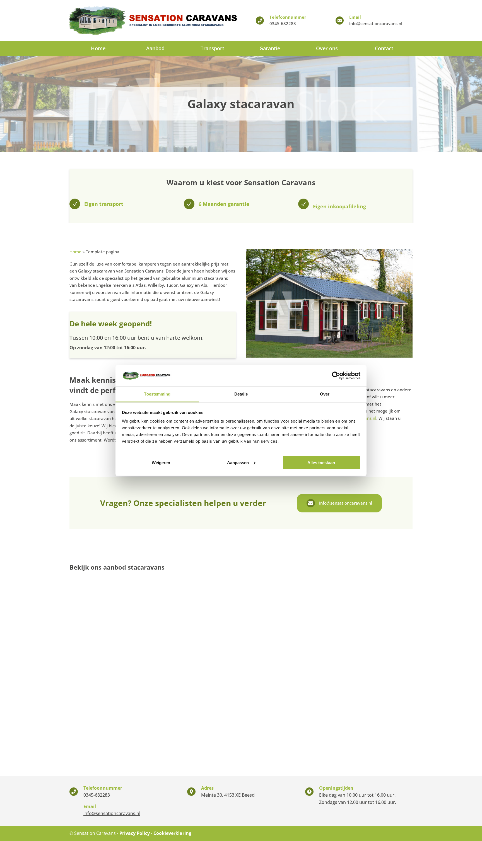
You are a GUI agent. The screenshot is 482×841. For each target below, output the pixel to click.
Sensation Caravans (95, 833)
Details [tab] (241, 394)
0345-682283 (282, 23)
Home (98, 48)
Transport (212, 48)
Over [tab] (324, 394)
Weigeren (161, 462)
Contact (384, 48)
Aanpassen (238, 462)
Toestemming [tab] (157, 394)
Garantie (269, 48)
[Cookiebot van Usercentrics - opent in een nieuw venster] (336, 375)
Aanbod (155, 48)
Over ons (327, 48)
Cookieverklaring (172, 833)
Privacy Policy (134, 833)
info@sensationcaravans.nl (375, 23)
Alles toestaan (321, 462)
